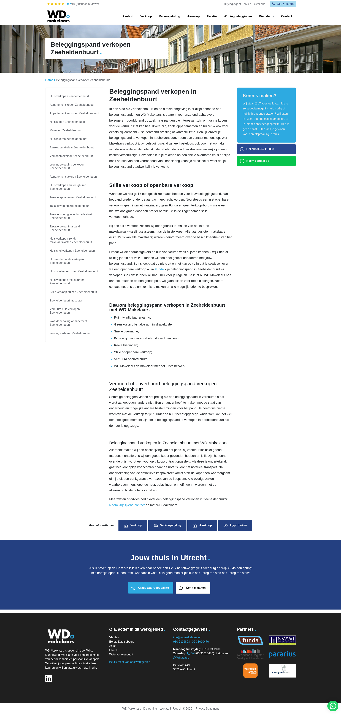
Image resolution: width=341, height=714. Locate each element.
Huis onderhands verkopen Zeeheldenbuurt (67, 261)
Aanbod (127, 16)
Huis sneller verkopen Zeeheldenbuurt (74, 271)
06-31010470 (200, 641)
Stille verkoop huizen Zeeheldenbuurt (73, 291)
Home (49, 80)
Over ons (259, 4)
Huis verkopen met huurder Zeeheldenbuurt (67, 281)
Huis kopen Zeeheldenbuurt (67, 121)
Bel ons (260, 149)
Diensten (265, 16)
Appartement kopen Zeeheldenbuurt (72, 104)
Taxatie (212, 16)
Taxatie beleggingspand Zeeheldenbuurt (65, 228)
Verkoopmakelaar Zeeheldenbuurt (71, 156)
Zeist (112, 645)
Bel (192, 653)
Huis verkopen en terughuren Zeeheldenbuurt (68, 187)
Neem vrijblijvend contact (127, 505)
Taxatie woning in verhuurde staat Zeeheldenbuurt (71, 216)
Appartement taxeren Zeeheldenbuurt (73, 176)
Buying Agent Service (237, 4)
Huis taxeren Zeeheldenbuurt (68, 138)
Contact (286, 16)
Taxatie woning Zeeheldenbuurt (70, 205)
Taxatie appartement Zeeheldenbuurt (73, 197)
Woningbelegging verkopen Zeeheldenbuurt (67, 166)
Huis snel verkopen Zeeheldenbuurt (72, 250)
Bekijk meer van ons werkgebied (129, 661)
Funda (159, 269)
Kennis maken (196, 587)
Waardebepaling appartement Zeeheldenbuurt (68, 323)
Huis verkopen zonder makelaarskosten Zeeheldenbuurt (71, 240)
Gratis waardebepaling (153, 587)
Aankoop (193, 16)
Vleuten (114, 637)
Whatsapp (182, 657)
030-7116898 (285, 4)
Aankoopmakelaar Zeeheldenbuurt (72, 147)
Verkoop (146, 16)
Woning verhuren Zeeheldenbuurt (71, 333)
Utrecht (113, 650)
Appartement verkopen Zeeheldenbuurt (74, 113)
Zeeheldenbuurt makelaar (66, 300)
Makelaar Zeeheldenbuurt (66, 130)
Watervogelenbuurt (121, 654)
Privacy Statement (207, 708)
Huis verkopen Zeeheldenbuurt (69, 96)
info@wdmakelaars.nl (187, 637)
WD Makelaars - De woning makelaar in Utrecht (152, 708)
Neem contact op (257, 160)
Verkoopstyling (169, 16)
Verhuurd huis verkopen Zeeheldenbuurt (65, 311)
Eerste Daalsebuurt (121, 641)
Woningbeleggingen (238, 16)
